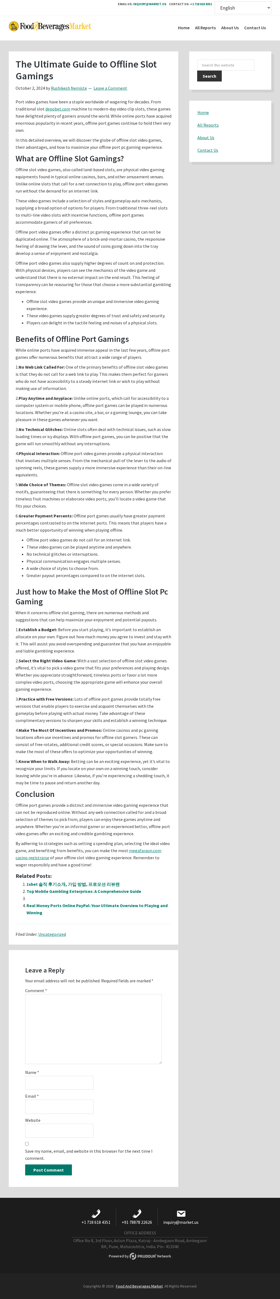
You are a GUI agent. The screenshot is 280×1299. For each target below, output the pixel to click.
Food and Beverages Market (50, 28)
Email (32, 1096)
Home (203, 112)
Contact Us (207, 150)
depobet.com (57, 109)
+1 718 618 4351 (201, 4)
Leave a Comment (110, 88)
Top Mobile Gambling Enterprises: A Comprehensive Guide (84, 891)
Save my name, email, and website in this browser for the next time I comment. (89, 1154)
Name (32, 1072)
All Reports (208, 125)
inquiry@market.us (149, 4)
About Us (205, 137)
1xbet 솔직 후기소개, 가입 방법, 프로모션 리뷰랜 (73, 884)
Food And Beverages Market (139, 1286)
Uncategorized (52, 934)
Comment (36, 990)
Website (32, 1120)
